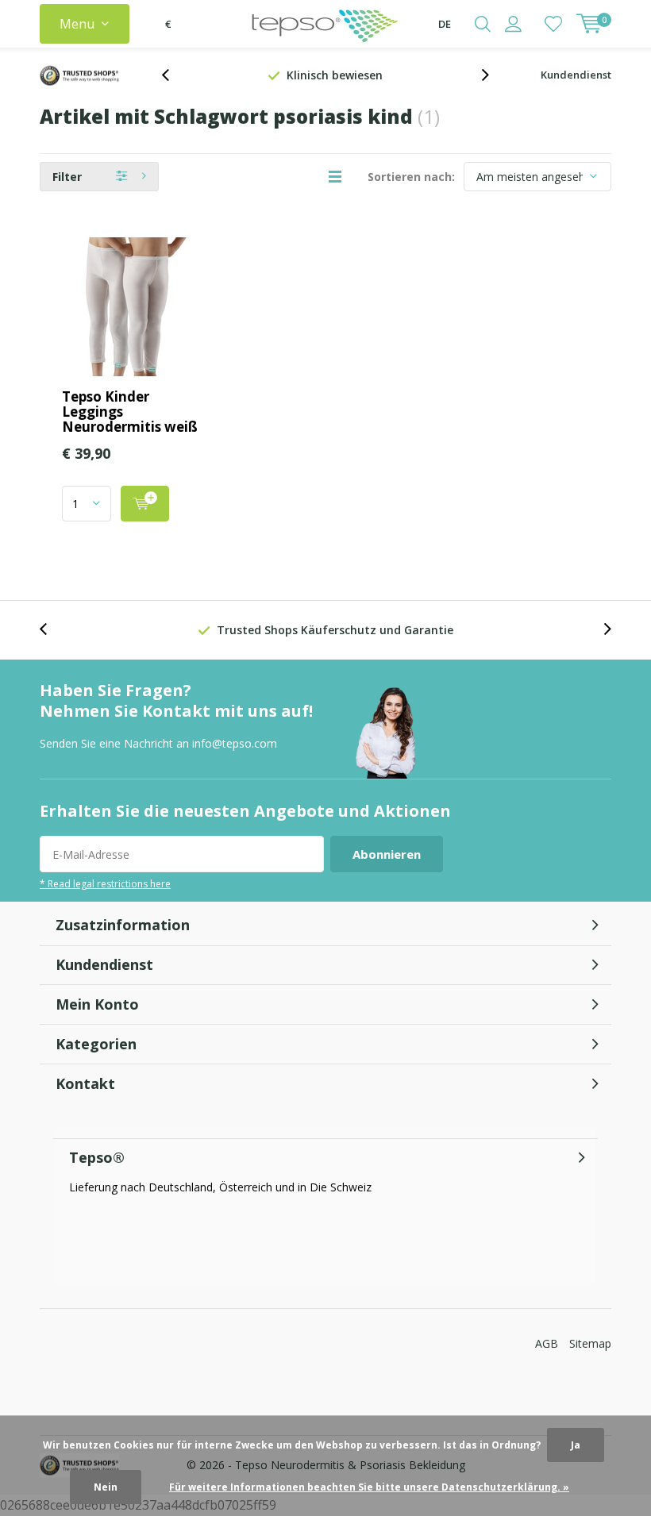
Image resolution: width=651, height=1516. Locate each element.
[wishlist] (553, 24)
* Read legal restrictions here (105, 883)
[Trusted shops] (79, 75)
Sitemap (590, 1343)
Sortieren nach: (411, 176)
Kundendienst (576, 74)
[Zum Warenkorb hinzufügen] (145, 503)
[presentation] (174, 75)
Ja (575, 1445)
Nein (105, 1487)
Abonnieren (386, 854)
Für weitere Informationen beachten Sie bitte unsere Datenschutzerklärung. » (369, 1487)
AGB (546, 1343)
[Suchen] (483, 24)
